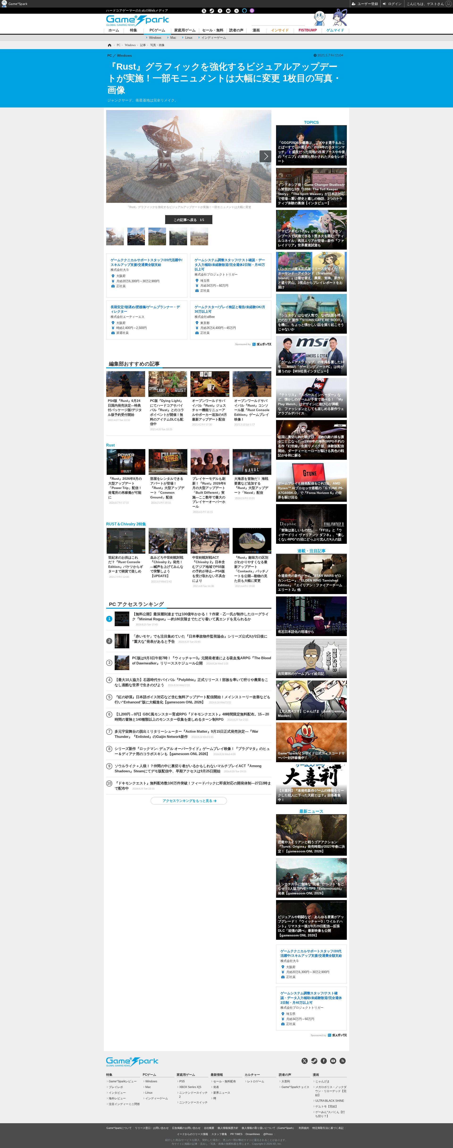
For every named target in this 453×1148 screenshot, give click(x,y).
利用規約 (304, 1128)
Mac (173, 37)
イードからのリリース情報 (192, 1134)
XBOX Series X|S (190, 1087)
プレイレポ (116, 1087)
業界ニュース (221, 1092)
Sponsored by (243, 344)
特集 (133, 30)
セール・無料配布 (224, 1081)
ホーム (114, 30)
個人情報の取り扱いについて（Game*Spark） (268, 1128)
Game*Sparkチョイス (295, 1087)
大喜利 (285, 1081)
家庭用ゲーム (185, 30)
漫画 (256, 30)
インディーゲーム (213, 37)
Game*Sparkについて (119, 1128)
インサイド (280, 30)
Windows (155, 37)
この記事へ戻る (189, 219)
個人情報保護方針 (228, 1128)
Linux (189, 37)
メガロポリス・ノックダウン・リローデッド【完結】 (331, 1091)
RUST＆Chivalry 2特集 (126, 524)
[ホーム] (109, 45)
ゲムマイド (335, 30)
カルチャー (252, 1074)
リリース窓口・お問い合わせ (152, 1128)
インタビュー (117, 1092)
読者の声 (236, 30)
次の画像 (265, 156)
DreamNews (253, 1134)
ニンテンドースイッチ (193, 1102)
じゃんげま (322, 1081)
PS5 (182, 1081)
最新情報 (217, 1074)
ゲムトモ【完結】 (326, 1106)
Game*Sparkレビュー (123, 1081)
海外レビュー (117, 1098)
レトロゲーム (255, 1081)
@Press (268, 1134)
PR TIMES (236, 1134)
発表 (216, 1087)
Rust (110, 445)
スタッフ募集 (219, 1134)
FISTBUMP (308, 30)
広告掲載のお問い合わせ (186, 1128)
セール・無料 (212, 30)
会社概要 (209, 1128)
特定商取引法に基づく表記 (328, 1128)
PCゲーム (157, 30)
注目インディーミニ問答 (124, 1104)
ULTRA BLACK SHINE (329, 1100)
